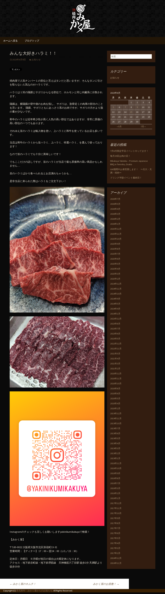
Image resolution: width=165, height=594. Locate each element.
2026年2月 (115, 218)
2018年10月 (115, 468)
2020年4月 (115, 403)
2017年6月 (115, 533)
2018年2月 (115, 493)
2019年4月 (115, 443)
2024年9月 (115, 298)
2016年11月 (115, 563)
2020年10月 (115, 383)
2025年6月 (115, 258)
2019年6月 (115, 433)
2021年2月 (115, 368)
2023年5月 (115, 338)
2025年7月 (115, 253)
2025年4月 (115, 268)
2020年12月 (115, 373)
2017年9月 (115, 518)
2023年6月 (115, 333)
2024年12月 (115, 283)
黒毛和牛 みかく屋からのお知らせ (34, 590)
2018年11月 (115, 463)
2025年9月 (115, 243)
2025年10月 (115, 238)
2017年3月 (115, 548)
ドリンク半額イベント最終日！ (126, 177)
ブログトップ (32, 40)
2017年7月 (115, 528)
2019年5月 (115, 438)
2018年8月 (115, 478)
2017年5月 (115, 538)
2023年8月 (115, 323)
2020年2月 (115, 408)
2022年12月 (115, 343)
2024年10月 (115, 293)
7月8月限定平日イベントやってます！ (129, 151)
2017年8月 (115, 523)
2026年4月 (115, 208)
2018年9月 (115, 473)
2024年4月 (115, 308)
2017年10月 (115, 513)
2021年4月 (115, 358)
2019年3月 (115, 448)
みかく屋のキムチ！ (23, 583)
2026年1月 (115, 223)
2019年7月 (115, 428)
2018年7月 (115, 483)
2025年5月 (115, 263)
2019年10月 (115, 423)
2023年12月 (115, 318)
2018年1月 (115, 498)
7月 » (143, 126)
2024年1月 (115, 313)
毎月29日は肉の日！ (120, 155)
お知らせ (36, 59)
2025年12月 (115, 228)
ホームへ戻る (10, 40)
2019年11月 (115, 418)
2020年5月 (115, 398)
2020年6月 (115, 393)
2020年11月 (115, 378)
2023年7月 (115, 328)
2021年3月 (115, 363)
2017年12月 (115, 503)
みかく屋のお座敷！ (106, 583)
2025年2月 (115, 278)
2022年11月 (115, 348)
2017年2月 (115, 553)
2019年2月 (115, 453)
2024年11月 (115, 288)
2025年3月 (115, 273)
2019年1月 (115, 458)
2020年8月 (115, 388)
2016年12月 (115, 558)
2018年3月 (115, 488)
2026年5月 (115, 203)
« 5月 (119, 126)
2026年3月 (115, 213)
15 (131, 112)
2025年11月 (115, 233)
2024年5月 (115, 303)
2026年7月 (115, 198)
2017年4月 (115, 543)
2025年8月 (115, 248)
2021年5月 (115, 353)
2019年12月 (115, 413)
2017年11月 (115, 508)
